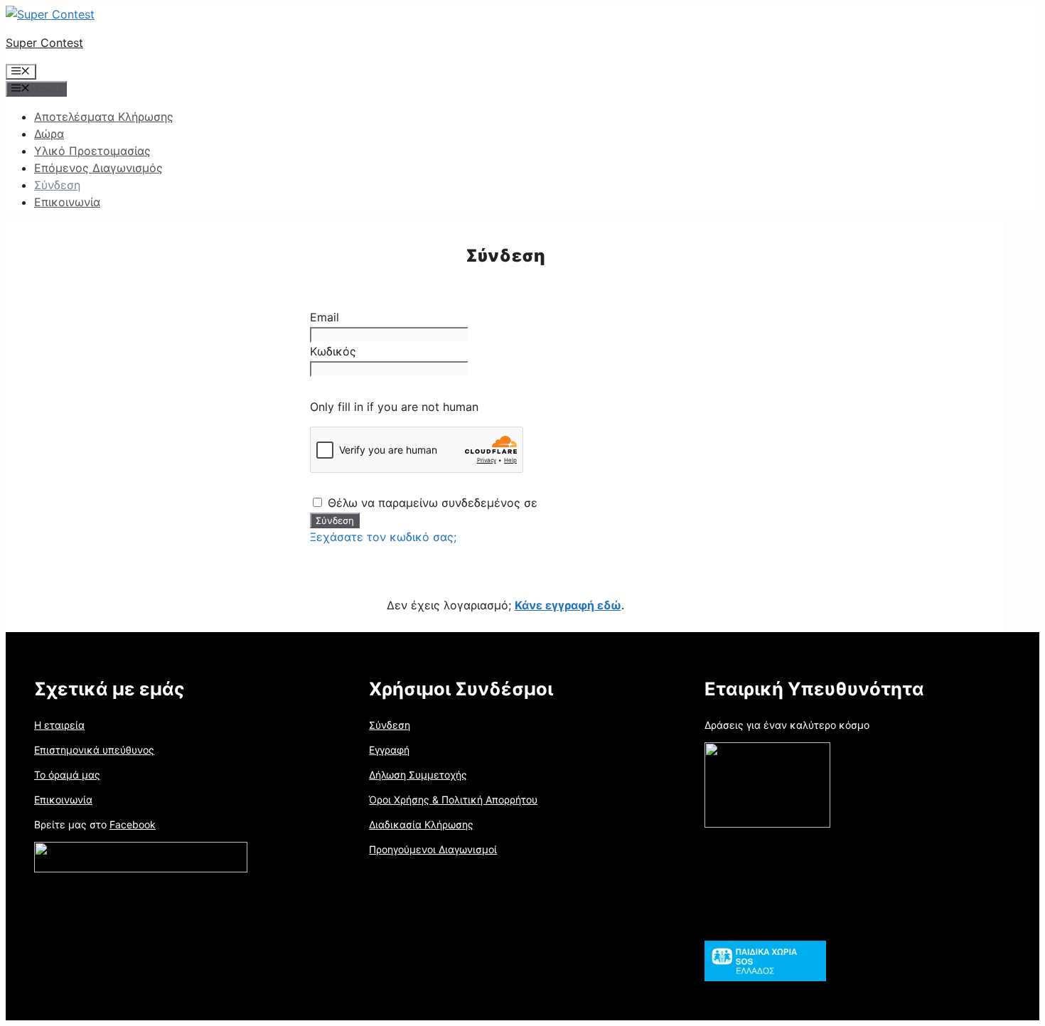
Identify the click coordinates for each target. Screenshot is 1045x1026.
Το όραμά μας (67, 775)
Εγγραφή (389, 750)
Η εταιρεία (59, 725)
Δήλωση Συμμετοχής (418, 775)
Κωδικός (333, 351)
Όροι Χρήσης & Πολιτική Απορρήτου (453, 799)
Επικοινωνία (67, 202)
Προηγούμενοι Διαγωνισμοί (433, 849)
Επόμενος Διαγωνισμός (98, 168)
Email (324, 317)
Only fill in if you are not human (394, 407)
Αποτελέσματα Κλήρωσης (103, 116)
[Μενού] (21, 72)
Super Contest (44, 43)
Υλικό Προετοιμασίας (92, 151)
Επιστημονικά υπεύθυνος (94, 750)
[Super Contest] (50, 14)
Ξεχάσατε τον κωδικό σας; (383, 537)
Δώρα (49, 134)
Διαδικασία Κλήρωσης (421, 824)
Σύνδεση (57, 185)
